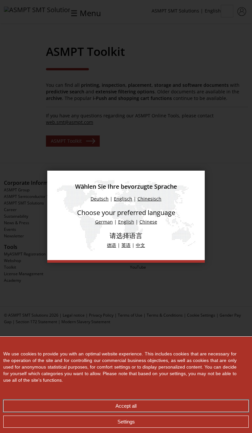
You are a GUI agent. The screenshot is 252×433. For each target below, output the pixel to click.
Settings (126, 421)
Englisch (123, 199)
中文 (140, 245)
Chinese (148, 222)
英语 (126, 245)
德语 (111, 245)
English (126, 222)
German (104, 222)
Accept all (126, 406)
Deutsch (100, 199)
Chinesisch (149, 199)
